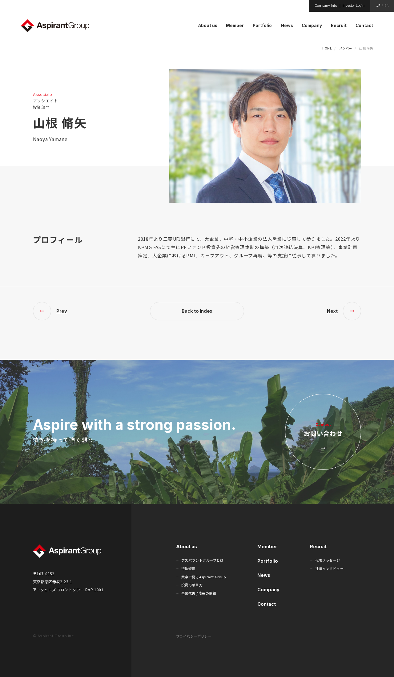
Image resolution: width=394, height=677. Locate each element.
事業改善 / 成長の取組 (198, 593)
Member (267, 546)
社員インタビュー (329, 568)
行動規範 (188, 568)
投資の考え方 (192, 584)
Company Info (326, 5)
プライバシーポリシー (194, 636)
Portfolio (267, 561)
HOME (327, 48)
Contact (266, 604)
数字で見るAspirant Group (203, 576)
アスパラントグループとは (202, 560)
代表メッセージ (327, 560)
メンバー (345, 48)
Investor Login (353, 5)
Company (268, 589)
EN (386, 5)
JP (378, 5)
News (263, 575)
